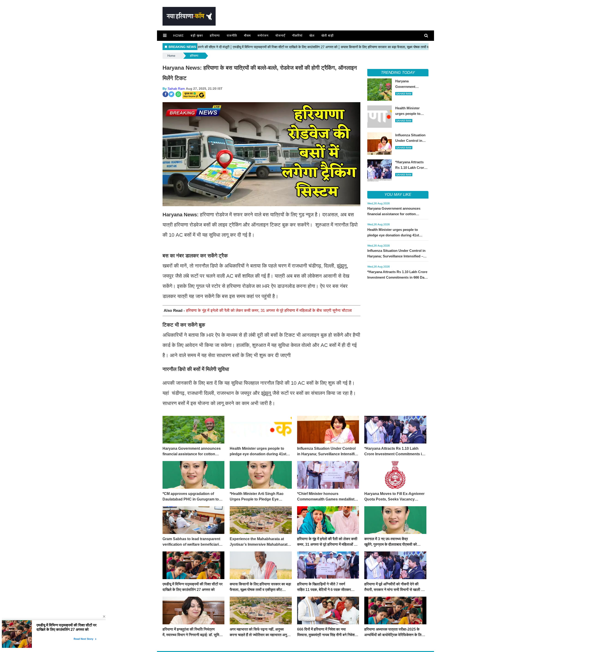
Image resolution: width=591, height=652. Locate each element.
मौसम (247, 35)
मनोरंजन (263, 35)
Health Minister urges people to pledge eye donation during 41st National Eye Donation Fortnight (393, 235)
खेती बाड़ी (327, 35)
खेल (311, 35)
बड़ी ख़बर (197, 35)
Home (178, 35)
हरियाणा (215, 35)
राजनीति (232, 35)
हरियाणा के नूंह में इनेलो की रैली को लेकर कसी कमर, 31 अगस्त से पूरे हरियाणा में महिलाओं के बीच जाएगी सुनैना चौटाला (269, 310)
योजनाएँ (280, 35)
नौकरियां (297, 35)
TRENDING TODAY (398, 72)
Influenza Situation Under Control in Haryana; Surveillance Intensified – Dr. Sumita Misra (396, 256)
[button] (164, 35)
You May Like (397, 194)
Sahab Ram (176, 88)
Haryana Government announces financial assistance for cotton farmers (393, 213)
